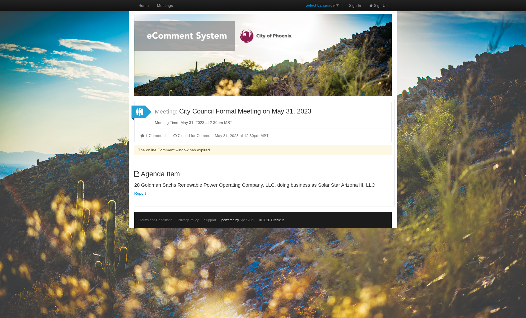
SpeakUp (247, 220)
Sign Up (380, 5)
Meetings (165, 5)
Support (210, 220)
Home (143, 5)
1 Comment (155, 135)
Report (140, 193)
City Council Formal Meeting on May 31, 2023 (245, 111)
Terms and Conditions (156, 220)
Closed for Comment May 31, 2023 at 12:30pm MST (223, 135)
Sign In (355, 5)
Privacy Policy (188, 220)
